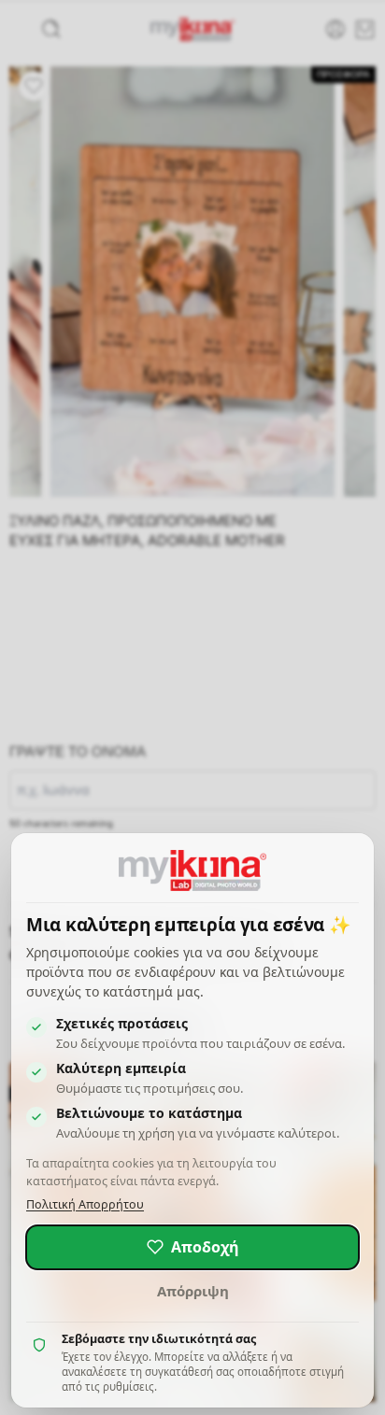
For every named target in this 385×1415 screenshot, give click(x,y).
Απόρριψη (193, 1290)
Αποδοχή (205, 1247)
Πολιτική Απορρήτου (85, 1204)
